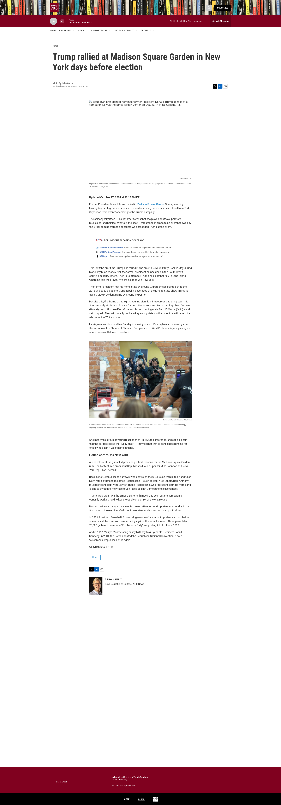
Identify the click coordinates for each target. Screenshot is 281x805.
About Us (146, 30)
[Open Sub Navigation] (74, 30)
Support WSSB (99, 30)
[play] (53, 21)
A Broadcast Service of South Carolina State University (130, 778)
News (81, 30)
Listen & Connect (124, 30)
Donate (223, 7)
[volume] (62, 21)
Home (53, 30)
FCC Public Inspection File (124, 786)
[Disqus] (140, 652)
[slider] (66, 21)
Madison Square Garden (151, 204)
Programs (65, 30)
